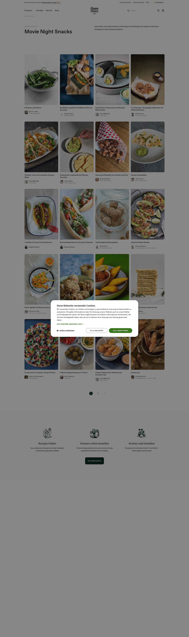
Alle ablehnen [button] (96, 330)
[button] (94, 324)
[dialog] (94, 318)
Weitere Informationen (70, 320)
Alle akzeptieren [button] (120, 330)
